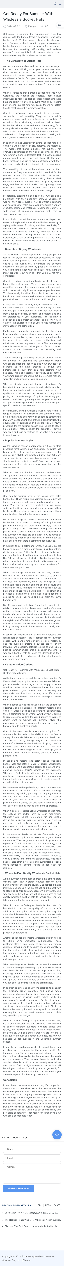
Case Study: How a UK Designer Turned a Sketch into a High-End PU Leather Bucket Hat (27, 1212)
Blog (40, 1205)
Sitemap (27, 1260)
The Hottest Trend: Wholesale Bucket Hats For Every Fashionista (18, 1219)
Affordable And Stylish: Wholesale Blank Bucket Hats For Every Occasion (48, 1226)
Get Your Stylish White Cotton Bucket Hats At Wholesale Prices (48, 1213)
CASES (57, 1205)
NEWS (48, 1205)
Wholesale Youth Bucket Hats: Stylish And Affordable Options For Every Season (48, 1219)
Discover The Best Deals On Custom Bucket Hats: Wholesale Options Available (18, 1226)
